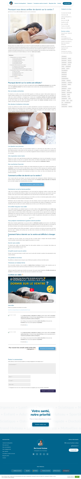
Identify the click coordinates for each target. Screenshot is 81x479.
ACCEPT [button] (77, 476)
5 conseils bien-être (65, 13)
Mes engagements (7, 449)
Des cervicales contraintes (18, 58)
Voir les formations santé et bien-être (32, 184)
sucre (71, 100)
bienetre (69, 58)
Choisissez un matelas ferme (18, 75)
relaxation (63, 92)
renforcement (69, 92)
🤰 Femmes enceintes (45, 470)
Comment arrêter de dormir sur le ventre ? (18, 64)
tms (62, 102)
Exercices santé (64, 20)
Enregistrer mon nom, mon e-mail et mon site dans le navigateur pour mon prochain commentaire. (29, 387)
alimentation (64, 56)
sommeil (63, 100)
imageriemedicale (65, 78)
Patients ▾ (29, 3)
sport (67, 100)
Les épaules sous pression (18, 61)
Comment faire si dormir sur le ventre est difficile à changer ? (22, 70)
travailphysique (67, 102)
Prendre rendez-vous (40, 424)
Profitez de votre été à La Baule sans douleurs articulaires (66, 43)
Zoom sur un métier (65, 28)
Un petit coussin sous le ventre (18, 72)
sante (69, 96)
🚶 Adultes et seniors (16, 470)
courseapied (64, 64)
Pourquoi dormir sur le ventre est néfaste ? (18, 57)
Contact (4, 457)
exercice (67, 68)
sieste (69, 98)
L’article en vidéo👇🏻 (14, 76)
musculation (64, 84)
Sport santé (63, 24)
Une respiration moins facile (18, 62)
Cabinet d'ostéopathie (7, 443)
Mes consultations (7, 447)
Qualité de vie (26, 11)
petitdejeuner (64, 88)
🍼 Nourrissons (56, 470)
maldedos (68, 80)
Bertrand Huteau (13, 11)
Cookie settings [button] (70, 476)
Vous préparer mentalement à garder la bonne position (22, 68)
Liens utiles (18, 78)
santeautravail (64, 98)
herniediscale (64, 74)
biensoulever (64, 60)
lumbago (63, 80)
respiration (64, 94)
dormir (63, 66)
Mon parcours (6, 445)
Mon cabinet (5, 451)
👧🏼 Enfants (35, 470)
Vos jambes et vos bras (17, 74)
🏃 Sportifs (27, 470)
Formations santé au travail (9, 453)
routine (68, 94)
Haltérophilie (64, 72)
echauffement (68, 66)
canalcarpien (64, 62)
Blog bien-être (6, 455)
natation (69, 84)
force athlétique (64, 70)
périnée (68, 90)
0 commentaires (32, 11)
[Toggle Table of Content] (31, 56)
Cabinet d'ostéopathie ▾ (20, 3)
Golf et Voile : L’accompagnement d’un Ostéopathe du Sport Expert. (67, 38)
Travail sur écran (64, 26)
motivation (70, 82)
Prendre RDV (74, 450)
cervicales (69, 62)
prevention (63, 90)
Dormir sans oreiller (17, 71)
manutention (64, 82)
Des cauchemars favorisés (18, 63)
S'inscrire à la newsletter (47, 348)
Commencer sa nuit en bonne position (20, 66)
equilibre (63, 68)
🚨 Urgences (66, 470)
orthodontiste (64, 86)
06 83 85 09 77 (75, 446)
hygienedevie (64, 76)
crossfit (69, 64)
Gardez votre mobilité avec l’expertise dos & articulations (66, 48)
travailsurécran (64, 106)
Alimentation (63, 15)
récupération (64, 96)
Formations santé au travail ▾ (41, 3)
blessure (69, 60)
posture (69, 88)
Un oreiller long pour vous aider (19, 67)
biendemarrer (64, 58)
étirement (70, 106)
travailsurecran (64, 104)
